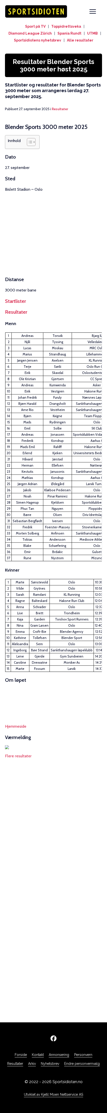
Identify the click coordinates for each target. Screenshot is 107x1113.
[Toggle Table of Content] (28, 142)
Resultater (60, 109)
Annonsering (59, 1055)
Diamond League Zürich (30, 33)
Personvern (83, 1055)
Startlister (15, 301)
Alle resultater (80, 40)
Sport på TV (35, 26)
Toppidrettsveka (66, 26)
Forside (21, 1055)
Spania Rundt (69, 33)
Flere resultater (18, 756)
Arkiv (32, 1064)
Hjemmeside (15, 726)
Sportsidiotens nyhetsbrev (37, 40)
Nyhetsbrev (50, 1064)
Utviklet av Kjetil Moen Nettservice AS (53, 1094)
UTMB (92, 33)
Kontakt (38, 1055)
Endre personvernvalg (82, 1064)
